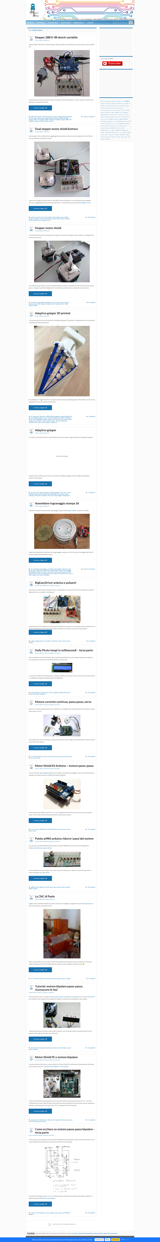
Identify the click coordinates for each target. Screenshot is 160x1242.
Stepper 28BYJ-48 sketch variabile (56, 37)
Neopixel (120, 121)
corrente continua (36, 756)
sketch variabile (58, 118)
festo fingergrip (37, 419)
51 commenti (91, 1120)
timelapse (47, 575)
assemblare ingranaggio (40, 569)
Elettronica (47, 40)
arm (123, 103)
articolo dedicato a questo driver (41, 848)
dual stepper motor (84, 202)
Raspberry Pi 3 (125, 130)
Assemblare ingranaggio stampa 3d (57, 503)
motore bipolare (40, 887)
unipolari (76, 997)
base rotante (72, 510)
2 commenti (91, 416)
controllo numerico (39, 978)
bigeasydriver (40, 641)
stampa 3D (64, 421)
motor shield (39, 829)
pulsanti (67, 218)
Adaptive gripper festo (40, 418)
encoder (112, 112)
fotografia (56, 692)
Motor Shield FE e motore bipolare (56, 1057)
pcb (101, 125)
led (125, 117)
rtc (118, 132)
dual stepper (48, 217)
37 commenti (91, 829)
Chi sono (30, 22)
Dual (42, 217)
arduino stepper (57, 116)
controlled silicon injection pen (106, 108)
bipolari (68, 997)
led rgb (128, 116)
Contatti (90, 22)
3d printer (42, 416)
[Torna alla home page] (80, 10)
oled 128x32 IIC (108, 123)
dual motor (34, 302)
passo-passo (45, 118)
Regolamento (79, 22)
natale (116, 121)
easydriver (68, 418)
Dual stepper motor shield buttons (56, 128)
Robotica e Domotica (55, 585)
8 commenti (91, 302)
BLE (129, 103)
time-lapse (40, 575)
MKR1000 (111, 119)
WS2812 (102, 139)
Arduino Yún (119, 103)
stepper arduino (39, 121)
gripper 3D (51, 419)
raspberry (112, 130)
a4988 (48, 416)
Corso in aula (65, 22)
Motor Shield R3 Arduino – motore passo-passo (64, 765)
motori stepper (52, 494)
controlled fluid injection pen (113, 105)
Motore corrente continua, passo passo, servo (63, 701)
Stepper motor (46, 220)
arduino (39, 116)
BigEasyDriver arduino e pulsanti (55, 582)
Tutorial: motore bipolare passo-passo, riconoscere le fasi (59, 988)
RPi (116, 132)
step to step (41, 422)
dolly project (54, 570)
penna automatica (105, 125)
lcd (119, 116)
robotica (57, 421)
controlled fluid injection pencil (123, 105)
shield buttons (37, 220)
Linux (102, 119)
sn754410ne (66, 1213)
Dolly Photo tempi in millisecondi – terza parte (64, 650)
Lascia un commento (89, 116)
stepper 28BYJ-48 (34, 119)
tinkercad (118, 136)
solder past (106, 134)
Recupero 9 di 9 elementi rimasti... (64, 1224)
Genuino (36, 218)
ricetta (106, 132)
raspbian (102, 132)
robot (53, 421)
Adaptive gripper (55, 416)
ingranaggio (67, 570)
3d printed (36, 416)
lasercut (44, 572)
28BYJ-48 (33, 116)
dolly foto (40, 570)
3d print (104, 101)
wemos (125, 136)
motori (60, 641)
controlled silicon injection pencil (117, 108)
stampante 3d (33, 422)
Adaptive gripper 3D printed (52, 313)
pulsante (118, 128)
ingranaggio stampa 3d (35, 572)
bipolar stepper (67, 116)
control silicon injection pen (105, 110)
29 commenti (91, 692)
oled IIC (117, 123)
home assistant (112, 114)
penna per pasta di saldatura (121, 125)
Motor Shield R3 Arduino (50, 829)
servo (30, 758)
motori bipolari (55, 1120)
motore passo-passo (35, 118)
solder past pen (111, 134)
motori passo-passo (61, 419)
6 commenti (91, 641)
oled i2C (113, 123)
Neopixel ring (125, 121)
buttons (38, 217)
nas (113, 121)
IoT (124, 114)
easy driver (61, 418)
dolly (32, 692)
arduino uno (114, 103)
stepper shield (33, 305)
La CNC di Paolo (45, 896)
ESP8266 (117, 112)
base (69, 569)
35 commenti (91, 756)
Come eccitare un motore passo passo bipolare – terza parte (65, 1130)
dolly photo (46, 570)
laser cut (116, 116)
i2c (116, 114)
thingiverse (53, 422)
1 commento (91, 492)
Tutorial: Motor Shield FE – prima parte (56, 1066)
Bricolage (46, 899)
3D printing (118, 101)
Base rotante (32, 570)
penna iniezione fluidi (112, 125)
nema (35, 421)
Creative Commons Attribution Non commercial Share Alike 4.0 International (94, 1233)
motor (41, 218)
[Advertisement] (112, 41)
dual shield (41, 302)
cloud (106, 105)
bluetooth (103, 105)
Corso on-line (53, 22)
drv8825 (55, 418)
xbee (109, 139)
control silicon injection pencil (116, 110)
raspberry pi (118, 130)
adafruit (122, 101)
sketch (52, 118)
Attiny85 (126, 103)
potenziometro (114, 128)
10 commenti (91, 217)
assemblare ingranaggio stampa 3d (57, 569)
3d (31, 416)
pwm (109, 130)
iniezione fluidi (120, 114)
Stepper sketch (48, 121)
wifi (128, 136)
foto (50, 692)
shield (30, 220)
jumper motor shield (37, 1120)
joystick (127, 114)
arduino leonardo (47, 116)
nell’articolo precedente (47, 1198)
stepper (66, 118)
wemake (122, 136)
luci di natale (106, 119)
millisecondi (62, 692)
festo (30, 419)
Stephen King (47, 773)
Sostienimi (41, 22)
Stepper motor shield (48, 228)
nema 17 (40, 421)
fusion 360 (103, 114)
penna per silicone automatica (105, 128)
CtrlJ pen (123, 110)
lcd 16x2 (122, 116)
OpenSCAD (121, 123)
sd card (120, 132)
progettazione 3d (47, 573)
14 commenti (91, 1213)
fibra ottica (121, 112)
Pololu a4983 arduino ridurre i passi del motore (64, 838)
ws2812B (106, 139)
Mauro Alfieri (39, 40)
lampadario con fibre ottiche (105, 116)
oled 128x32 (103, 123)
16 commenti (91, 887)
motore (44, 756)
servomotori (36, 758)
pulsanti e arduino (104, 130)
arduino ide (103, 103)
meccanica (51, 572)
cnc (32, 978)
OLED (129, 121)
